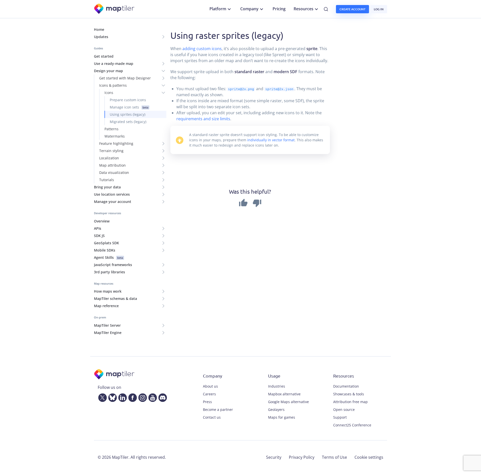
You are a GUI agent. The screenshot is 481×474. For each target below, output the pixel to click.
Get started (103, 56)
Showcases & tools (348, 394)
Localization (109, 158)
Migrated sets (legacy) (128, 121)
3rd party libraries (109, 272)
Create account (352, 9)
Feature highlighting (116, 143)
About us (210, 386)
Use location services (112, 194)
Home (99, 29)
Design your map (108, 70)
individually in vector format (271, 140)
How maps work (108, 291)
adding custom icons (202, 48)
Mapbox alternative (284, 394)
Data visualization (114, 172)
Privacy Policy (301, 457)
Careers (209, 394)
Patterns (111, 129)
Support (340, 417)
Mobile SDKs (104, 250)
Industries (276, 386)
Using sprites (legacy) (127, 114)
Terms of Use (334, 457)
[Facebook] (131, 396)
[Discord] (161, 396)
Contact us (212, 417)
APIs (97, 228)
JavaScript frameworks (113, 264)
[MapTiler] (114, 9)
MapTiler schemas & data (115, 298)
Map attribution (112, 165)
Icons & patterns (113, 85)
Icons (108, 92)
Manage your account (112, 201)
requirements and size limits (203, 119)
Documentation (346, 386)
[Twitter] (101, 396)
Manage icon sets (129, 107)
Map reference (106, 305)
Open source (344, 409)
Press (207, 401)
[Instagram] (141, 396)
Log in (379, 9)
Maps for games (281, 417)
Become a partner (218, 409)
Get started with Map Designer (125, 78)
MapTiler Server (107, 325)
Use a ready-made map (113, 63)
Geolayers (276, 409)
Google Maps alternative (288, 401)
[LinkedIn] (121, 396)
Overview (101, 221)
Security (273, 457)
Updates (101, 36)
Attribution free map (350, 401)
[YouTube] (151, 396)
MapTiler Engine (108, 332)
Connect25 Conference (352, 425)
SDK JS (99, 235)
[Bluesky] (111, 396)
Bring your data (107, 187)
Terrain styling (111, 150)
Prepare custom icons (128, 99)
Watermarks (114, 136)
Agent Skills (108, 257)
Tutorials (106, 179)
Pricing (279, 9)
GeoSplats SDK (106, 243)
